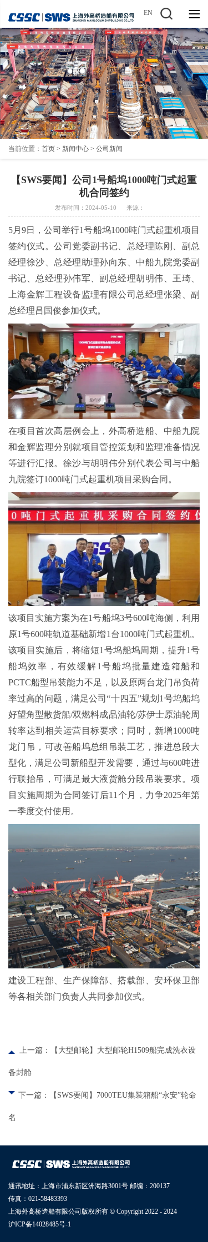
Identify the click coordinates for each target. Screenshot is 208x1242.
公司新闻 (109, 149)
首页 (48, 149)
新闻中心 (75, 149)
